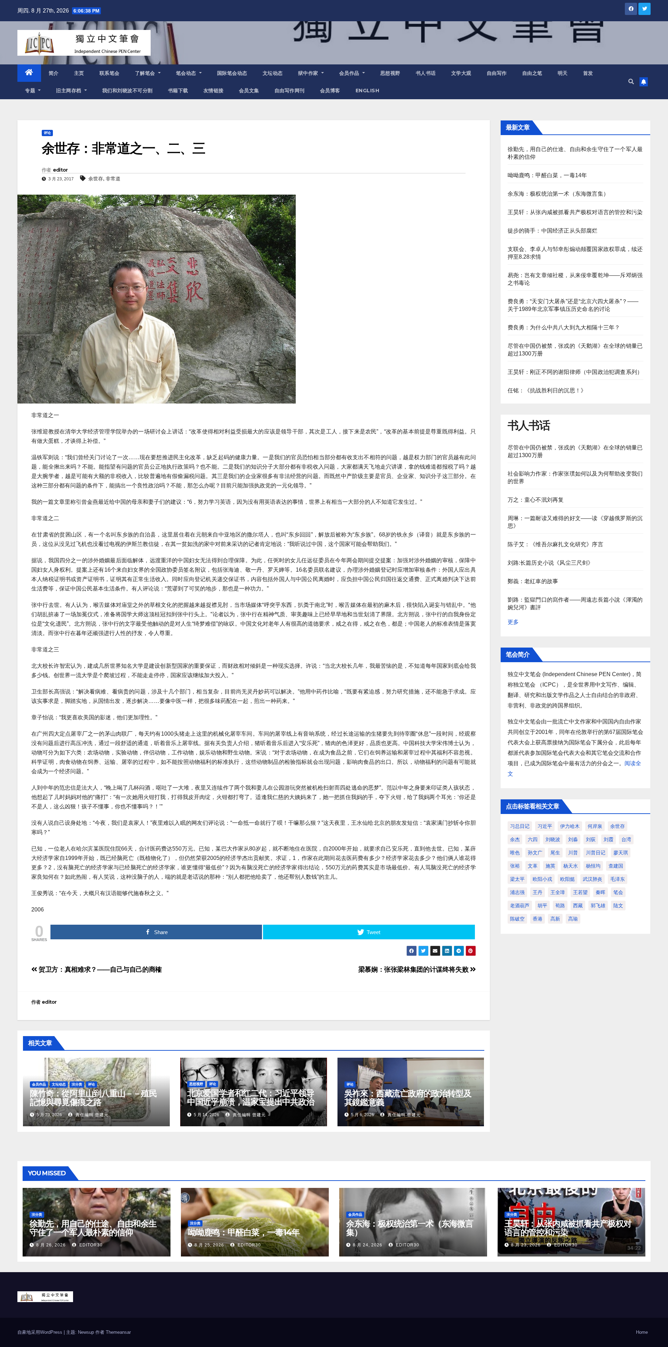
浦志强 (517, 892)
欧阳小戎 (542, 879)
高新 (555, 919)
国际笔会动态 (232, 73)
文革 (533, 866)
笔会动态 (187, 73)
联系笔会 (110, 73)
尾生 (555, 852)
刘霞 (608, 839)
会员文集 (249, 90)
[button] (631, 82)
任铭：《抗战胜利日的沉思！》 (547, 390)
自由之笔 (532, 73)
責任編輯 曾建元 (91, 1114)
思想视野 (390, 73)
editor (60, 170)
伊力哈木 (570, 826)
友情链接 (214, 90)
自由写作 (497, 73)
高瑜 (573, 919)
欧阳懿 (567, 879)
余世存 (95, 178)
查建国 (616, 866)
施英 (550, 866)
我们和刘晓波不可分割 (127, 90)
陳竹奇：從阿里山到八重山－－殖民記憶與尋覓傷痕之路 (93, 1097)
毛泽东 (617, 879)
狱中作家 (309, 73)
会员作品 (350, 73)
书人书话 (426, 73)
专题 (31, 90)
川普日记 (595, 852)
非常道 (113, 178)
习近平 (545, 826)
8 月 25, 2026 (209, 1245)
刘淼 (573, 839)
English (368, 90)
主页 (79, 73)
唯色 (515, 852)
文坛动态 (273, 73)
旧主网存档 (69, 90)
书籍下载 (178, 90)
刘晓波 (553, 839)
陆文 (618, 905)
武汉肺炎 (592, 879)
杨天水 (570, 866)
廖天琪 (620, 852)
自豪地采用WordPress (40, 1332)
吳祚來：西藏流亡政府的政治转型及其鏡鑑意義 (407, 1097)
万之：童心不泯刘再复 (536, 500)
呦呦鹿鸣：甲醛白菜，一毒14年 (547, 175)
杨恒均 (593, 866)
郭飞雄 (598, 905)
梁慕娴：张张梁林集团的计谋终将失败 (414, 969)
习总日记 (520, 826)
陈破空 (517, 919)
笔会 (618, 892)
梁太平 (517, 879)
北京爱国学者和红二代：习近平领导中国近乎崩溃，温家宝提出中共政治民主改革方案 (250, 1101)
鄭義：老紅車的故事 (533, 581)
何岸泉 (595, 826)
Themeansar (118, 1332)
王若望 (580, 892)
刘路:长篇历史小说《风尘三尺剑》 (551, 563)
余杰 (515, 839)
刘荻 (591, 839)
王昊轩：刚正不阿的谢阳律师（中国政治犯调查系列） (575, 372)
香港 (537, 919)
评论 (47, 133)
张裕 (515, 866)
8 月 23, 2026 (526, 1245)
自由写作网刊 (290, 90)
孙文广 (535, 852)
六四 (533, 839)
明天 (563, 73)
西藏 (578, 905)
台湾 (626, 839)
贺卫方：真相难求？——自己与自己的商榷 (99, 969)
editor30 (90, 1245)
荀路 (560, 905)
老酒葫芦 (520, 905)
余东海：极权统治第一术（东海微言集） (558, 194)
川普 (573, 852)
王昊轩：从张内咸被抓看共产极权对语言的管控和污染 (575, 212)
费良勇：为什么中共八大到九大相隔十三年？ (564, 327)
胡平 (542, 905)
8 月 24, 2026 (367, 1245)
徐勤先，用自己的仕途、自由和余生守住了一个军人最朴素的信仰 (93, 1228)
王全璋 (557, 892)
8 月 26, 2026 (51, 1245)
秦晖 (600, 892)
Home (642, 1332)
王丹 (537, 892)
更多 (513, 622)
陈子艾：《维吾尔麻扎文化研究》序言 (555, 544)
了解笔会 (146, 73)
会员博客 (330, 90)
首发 (588, 73)
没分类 (77, 1084)
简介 (54, 73)
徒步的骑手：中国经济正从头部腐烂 (553, 231)
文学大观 (461, 73)
